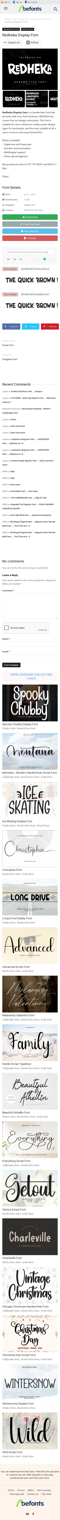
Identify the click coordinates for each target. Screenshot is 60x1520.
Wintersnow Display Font (18, 1403)
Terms (11, 1490)
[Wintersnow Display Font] (30, 1382)
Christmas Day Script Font (19, 1355)
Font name (15, 484)
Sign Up (17, 2)
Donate (31, 238)
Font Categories (21, 19)
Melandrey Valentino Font (18, 1015)
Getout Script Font (14, 1209)
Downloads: (11, 199)
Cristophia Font (12, 869)
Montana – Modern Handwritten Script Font (29, 772)
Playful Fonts (43, 825)
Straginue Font (9, 359)
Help (12, 471)
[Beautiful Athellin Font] (30, 1091)
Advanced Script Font (16, 966)
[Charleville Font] (30, 1236)
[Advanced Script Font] (30, 945)
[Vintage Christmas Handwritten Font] (30, 1285)
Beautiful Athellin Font (16, 1112)
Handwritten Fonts (40, 19)
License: (9, 210)
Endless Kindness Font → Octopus (26, 391)
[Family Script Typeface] (30, 1042)
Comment (8, 590)
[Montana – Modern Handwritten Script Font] (30, 751)
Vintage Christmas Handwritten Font (25, 1306)
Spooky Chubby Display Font (20, 724)
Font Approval (17, 1494)
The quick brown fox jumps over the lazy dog (31, 280)
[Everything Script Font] (30, 1139)
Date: (8, 194)
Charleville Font (12, 1258)
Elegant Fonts (9, 1116)
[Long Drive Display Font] (30, 897)
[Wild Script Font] (30, 1431)
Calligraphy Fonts (11, 776)
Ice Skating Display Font (17, 821)
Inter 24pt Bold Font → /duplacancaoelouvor (30, 515)
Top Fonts (47, 1494)
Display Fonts (9, 728)
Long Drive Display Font (17, 918)
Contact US (32, 1494)
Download (32, 217)
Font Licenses (44, 1490)
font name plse (18, 426)
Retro (13, 419)
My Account (32, 2)
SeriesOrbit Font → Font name (24, 491)
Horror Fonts (27, 29)
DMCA (31, 1490)
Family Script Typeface (16, 1064)
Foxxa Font (8, 345)
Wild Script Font (12, 1452)
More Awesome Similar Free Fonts (31, 676)
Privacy (21, 1490)
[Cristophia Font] (30, 848)
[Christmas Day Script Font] (30, 1333)
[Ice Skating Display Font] (30, 800)
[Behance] (27, 1514)
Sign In (5, 2)
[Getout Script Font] (30, 1188)
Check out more (31, 224)
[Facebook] (33, 1514)
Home (8, 19)
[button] (55, 10)
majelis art (29, 204)
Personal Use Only (33, 210)
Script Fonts (46, 776)
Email (6, 651)
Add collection (31, 231)
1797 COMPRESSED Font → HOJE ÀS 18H (28, 497)
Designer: (10, 204)
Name (6, 638)
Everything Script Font (16, 1161)
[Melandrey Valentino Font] (30, 994)
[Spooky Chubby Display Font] (30, 703)
